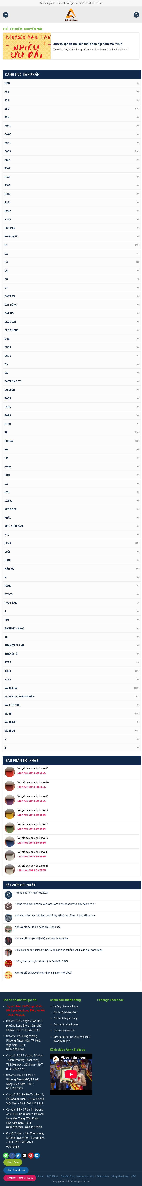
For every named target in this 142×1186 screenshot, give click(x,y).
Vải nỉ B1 (10, 730)
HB (6, 449)
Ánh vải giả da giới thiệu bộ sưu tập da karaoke (41, 938)
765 (7, 91)
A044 (8, 125)
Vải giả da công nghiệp (19, 696)
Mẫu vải (9, 568)
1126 (7, 83)
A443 (8, 134)
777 (7, 100)
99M (7, 117)
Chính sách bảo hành (65, 1012)
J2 (6, 483)
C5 (6, 270)
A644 (8, 142)
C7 (6, 287)
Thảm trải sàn (14, 645)
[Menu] (5, 15)
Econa (9, 440)
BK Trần (10, 227)
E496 (8, 415)
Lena (8, 543)
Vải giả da (11, 687)
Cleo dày (10, 321)
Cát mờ (9, 313)
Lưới (7, 551)
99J (7, 108)
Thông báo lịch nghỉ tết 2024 (31, 892)
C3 (6, 262)
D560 (8, 347)
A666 (8, 151)
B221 (7, 202)
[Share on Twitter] (18, 1156)
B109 (7, 168)
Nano (8, 585)
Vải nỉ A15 (10, 722)
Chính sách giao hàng (66, 1018)
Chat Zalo (13, 1162)
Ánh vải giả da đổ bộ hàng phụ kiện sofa (38, 927)
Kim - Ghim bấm (14, 526)
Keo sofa (10, 509)
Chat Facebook (16, 1170)
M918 (8, 560)
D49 (7, 338)
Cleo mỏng (12, 330)
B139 (7, 176)
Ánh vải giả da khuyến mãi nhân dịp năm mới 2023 (43, 972)
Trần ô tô (11, 653)
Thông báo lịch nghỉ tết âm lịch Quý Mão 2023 (41, 961)
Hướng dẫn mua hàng (66, 1006)
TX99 (8, 679)
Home (8, 466)
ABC (133, 1176)
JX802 (8, 500)
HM (6, 457)
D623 (8, 355)
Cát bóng (11, 304)
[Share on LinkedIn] (37, 1156)
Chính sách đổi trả (64, 1030)
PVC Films (11, 602)
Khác (8, 517)
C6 (6, 279)
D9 (6, 364)
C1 (6, 245)
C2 (6, 253)
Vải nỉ (8, 713)
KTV (7, 534)
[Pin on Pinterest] (31, 1156)
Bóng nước (12, 236)
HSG (7, 475)
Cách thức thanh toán (66, 1024)
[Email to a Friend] (24, 1156)
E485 (8, 406)
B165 (7, 185)
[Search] (136, 15)
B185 (7, 193)
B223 (8, 219)
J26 (7, 492)
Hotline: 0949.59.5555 (20, 1178)
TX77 (8, 662)
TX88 (8, 670)
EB (6, 432)
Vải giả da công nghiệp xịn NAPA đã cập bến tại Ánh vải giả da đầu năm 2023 (58, 949)
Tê (6, 636)
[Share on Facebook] (12, 1156)
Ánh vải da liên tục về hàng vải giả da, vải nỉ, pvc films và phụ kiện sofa (55, 915)
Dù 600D (10, 389)
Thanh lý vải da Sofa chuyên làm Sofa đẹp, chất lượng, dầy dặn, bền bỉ (55, 904)
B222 (8, 210)
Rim (7, 619)
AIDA (7, 159)
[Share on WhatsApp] (6, 1156)
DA (6, 372)
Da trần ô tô (13, 381)
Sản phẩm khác (15, 628)
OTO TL (9, 594)
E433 (8, 398)
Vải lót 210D (12, 705)
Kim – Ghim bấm (99, 1176)
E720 (8, 423)
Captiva (10, 296)
